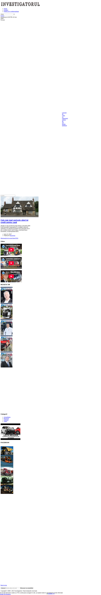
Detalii (2, 594)
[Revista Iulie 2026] (6, 302)
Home (5, 8)
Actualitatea (7, 417)
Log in (2, 15)
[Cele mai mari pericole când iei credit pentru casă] (20, 216)
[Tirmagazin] (7, 493)
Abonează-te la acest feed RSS (9, 238)
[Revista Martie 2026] (6, 367)
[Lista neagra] (10, 439)
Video (5, 421)
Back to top (4, 585)
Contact (6, 10)
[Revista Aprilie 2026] (6, 351)
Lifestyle (6, 420)
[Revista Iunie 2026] (6, 318)
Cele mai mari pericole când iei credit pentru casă (14, 221)
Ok (5, 594)
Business (12, 235)
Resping (8, 594)
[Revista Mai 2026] (6, 334)
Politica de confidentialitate (11, 11)
